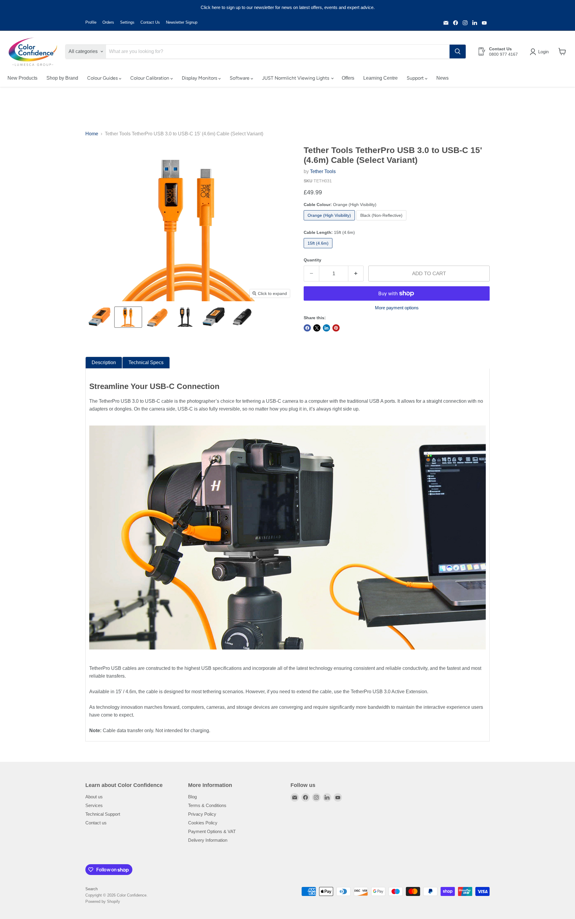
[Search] (458, 51)
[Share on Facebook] (307, 327)
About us (94, 796)
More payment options (397, 307)
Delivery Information (207, 840)
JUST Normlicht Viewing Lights (296, 78)
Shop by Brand (62, 78)
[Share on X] (316, 327)
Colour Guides (103, 78)
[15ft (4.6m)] (319, 249)
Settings (127, 22)
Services (94, 805)
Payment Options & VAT (212, 831)
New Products (22, 78)
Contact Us (150, 22)
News (442, 78)
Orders (108, 22)
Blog (192, 796)
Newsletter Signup (181, 22)
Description (104, 362)
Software (240, 78)
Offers (348, 78)
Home (91, 133)
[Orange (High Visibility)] (330, 221)
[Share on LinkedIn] (326, 327)
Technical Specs (146, 362)
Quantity (312, 260)
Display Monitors (200, 78)
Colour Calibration (150, 78)
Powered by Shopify (102, 901)
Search (91, 889)
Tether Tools (323, 171)
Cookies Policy (202, 822)
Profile (90, 22)
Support (416, 78)
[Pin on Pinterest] (336, 327)
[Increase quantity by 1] (356, 274)
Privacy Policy (202, 814)
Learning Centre (380, 78)
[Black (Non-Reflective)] (382, 221)
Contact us (96, 822)
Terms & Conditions (207, 805)
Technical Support (102, 814)
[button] (540, 51)
